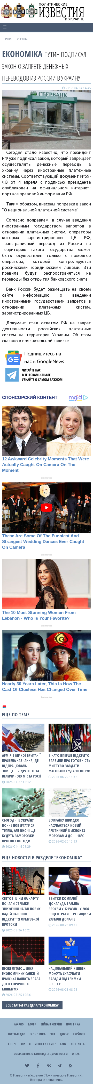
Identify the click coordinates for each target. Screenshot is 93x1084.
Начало (18, 1024)
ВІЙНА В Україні (51, 1024)
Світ (53, 1034)
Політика (73, 1024)
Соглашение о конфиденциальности (41, 1054)
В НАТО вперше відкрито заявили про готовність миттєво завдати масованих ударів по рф (69, 763)
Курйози (79, 1034)
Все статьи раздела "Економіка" (32, 1005)
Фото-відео (16, 1034)
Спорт (12, 1044)
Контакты (78, 1044)
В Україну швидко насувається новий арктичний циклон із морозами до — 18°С (67, 828)
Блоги (32, 1024)
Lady (63, 1044)
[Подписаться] (35, 358)
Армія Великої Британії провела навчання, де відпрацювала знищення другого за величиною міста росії (21, 766)
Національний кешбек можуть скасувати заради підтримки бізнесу (67, 976)
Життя (25, 1044)
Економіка (22, 53)
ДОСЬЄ (64, 1034)
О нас (76, 1054)
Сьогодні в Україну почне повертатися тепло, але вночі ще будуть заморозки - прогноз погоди (19, 830)
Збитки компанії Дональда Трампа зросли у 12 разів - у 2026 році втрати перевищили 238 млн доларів (70, 909)
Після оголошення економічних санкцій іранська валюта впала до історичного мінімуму (21, 979)
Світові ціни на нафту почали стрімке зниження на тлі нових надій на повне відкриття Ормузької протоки (21, 911)
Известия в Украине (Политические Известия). (48, 1075)
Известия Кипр (45, 1044)
